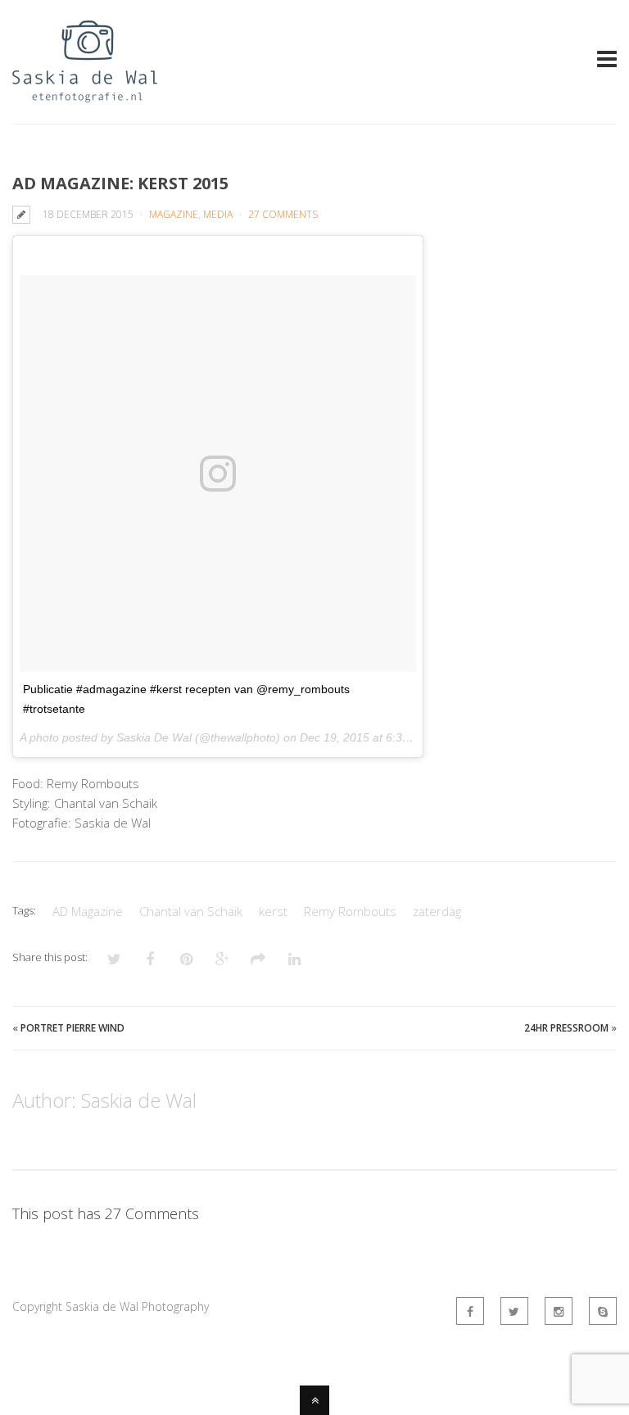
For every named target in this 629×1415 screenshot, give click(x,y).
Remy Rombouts (350, 911)
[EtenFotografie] (84, 92)
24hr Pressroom (566, 1028)
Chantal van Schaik (190, 911)
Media (218, 214)
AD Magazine (87, 911)
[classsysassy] (603, 1311)
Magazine (173, 214)
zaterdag (437, 911)
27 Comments (283, 214)
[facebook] (470, 1311)
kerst (273, 911)
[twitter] (514, 1311)
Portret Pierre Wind (72, 1028)
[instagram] (558, 1311)
